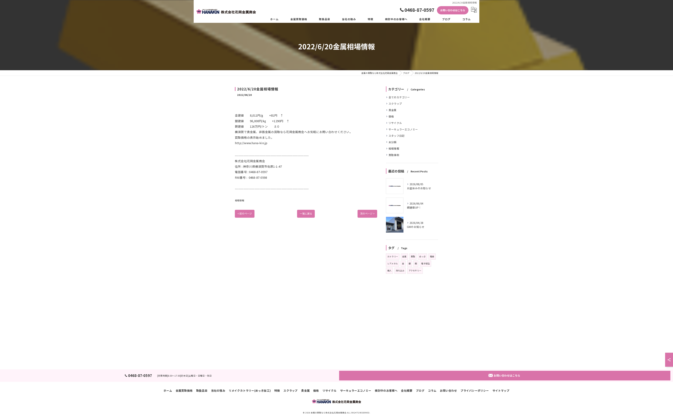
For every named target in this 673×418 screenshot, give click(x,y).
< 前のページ (244, 213)
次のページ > (367, 213)
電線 (432, 256)
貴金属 (393, 110)
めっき (422, 256)
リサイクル (395, 123)
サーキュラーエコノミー (403, 129)
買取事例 (394, 155)
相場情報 (239, 200)
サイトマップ (500, 390)
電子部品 (425, 263)
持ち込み (400, 270)
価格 (391, 116)
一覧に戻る (306, 213)
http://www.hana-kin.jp (251, 143)
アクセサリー (415, 270)
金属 (404, 256)
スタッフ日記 (397, 135)
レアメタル (392, 263)
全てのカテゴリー (399, 97)
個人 (389, 270)
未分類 (393, 142)
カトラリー (392, 256)
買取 (413, 256)
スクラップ (395, 103)
